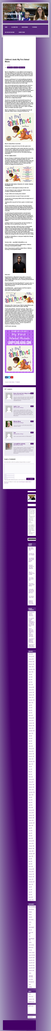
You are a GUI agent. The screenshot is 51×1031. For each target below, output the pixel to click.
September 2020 (32, 792)
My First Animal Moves (26, 278)
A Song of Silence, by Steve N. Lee (31, 614)
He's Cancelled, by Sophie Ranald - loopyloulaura (31, 620)
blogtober (30, 917)
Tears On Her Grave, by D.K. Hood (31, 579)
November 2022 (31, 725)
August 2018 (31, 856)
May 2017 (30, 892)
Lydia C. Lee (17, 406)
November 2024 (31, 664)
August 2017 (31, 884)
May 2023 (30, 710)
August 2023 (31, 702)
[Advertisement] (19, 48)
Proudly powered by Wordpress (31, 1030)
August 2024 (31, 671)
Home (6, 27)
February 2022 (31, 748)
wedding (30, 987)
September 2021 (32, 761)
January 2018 (31, 871)
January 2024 (31, 689)
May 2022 (30, 741)
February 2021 (31, 779)
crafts (30, 924)
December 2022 (31, 723)
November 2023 (31, 694)
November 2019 (31, 817)
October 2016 (31, 899)
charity (30, 922)
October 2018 (31, 851)
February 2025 (31, 656)
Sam (15, 432)
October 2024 (31, 666)
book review (10, 67)
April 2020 (30, 805)
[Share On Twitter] (9, 377)
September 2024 (32, 669)
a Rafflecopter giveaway (10, 326)
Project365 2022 (32, 962)
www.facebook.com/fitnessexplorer (13, 289)
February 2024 (31, 687)
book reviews (11, 382)
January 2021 (31, 782)
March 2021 (31, 776)
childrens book (21, 67)
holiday (30, 942)
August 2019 (31, 825)
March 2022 (31, 746)
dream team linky (31, 933)
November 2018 (31, 848)
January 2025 (31, 659)
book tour (15, 67)
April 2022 (30, 743)
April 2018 (30, 863)
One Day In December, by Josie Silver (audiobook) (31, 567)
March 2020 (31, 807)
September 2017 (32, 881)
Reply (32, 393)
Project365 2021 (31, 960)
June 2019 (30, 830)
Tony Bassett (31, 644)
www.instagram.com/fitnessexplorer (22, 288)
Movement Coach (18, 277)
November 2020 (31, 787)
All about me (15, 27)
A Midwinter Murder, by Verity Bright (31, 602)
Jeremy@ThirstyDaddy (19, 444)
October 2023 (31, 697)
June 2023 (30, 707)
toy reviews (31, 979)
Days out (30, 929)
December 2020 (31, 784)
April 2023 (30, 712)
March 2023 (31, 715)
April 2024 (30, 682)
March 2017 (31, 897)
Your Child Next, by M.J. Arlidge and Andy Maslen (31, 560)
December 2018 (31, 846)
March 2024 (31, 684)
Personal (30, 950)
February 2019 (31, 840)
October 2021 (31, 758)
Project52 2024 (31, 970)
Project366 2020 (32, 967)
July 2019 (30, 828)
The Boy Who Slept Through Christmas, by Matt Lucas (31, 591)
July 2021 (30, 766)
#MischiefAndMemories (32, 906)
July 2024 (30, 674)
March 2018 (31, 866)
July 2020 (30, 797)
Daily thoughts (31, 927)
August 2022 (31, 733)
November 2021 (31, 756)
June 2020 (30, 799)
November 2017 (31, 876)
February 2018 (31, 869)
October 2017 (31, 879)
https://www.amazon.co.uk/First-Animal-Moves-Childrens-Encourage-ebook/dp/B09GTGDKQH (18, 249)
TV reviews (34, 27)
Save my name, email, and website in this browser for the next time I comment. (20, 479)
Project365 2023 (32, 965)
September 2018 (32, 853)
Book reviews (25, 27)
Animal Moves (15, 278)
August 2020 (31, 794)
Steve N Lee (31, 612)
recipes (30, 973)
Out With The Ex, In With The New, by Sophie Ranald (32, 624)
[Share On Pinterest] (12, 377)
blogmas (30, 914)
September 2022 (32, 730)
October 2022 (31, 728)
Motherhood (31, 947)
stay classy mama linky (31, 976)
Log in (30, 994)
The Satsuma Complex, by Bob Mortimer (32, 584)
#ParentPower (31, 909)
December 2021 (31, 753)
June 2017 (30, 889)
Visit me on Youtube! (9, 32)
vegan (30, 984)
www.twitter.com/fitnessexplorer (12, 290)
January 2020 (31, 812)
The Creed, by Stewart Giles (31, 597)
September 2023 (32, 700)
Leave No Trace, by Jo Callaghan (31, 554)
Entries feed (31, 996)
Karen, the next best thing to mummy (23, 393)
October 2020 (31, 789)
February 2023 (31, 718)
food (29, 936)
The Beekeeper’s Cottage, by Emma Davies (31, 634)
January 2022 (31, 751)
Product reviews (32, 952)
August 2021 (31, 764)
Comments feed (31, 999)
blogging (30, 911)
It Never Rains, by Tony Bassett (32, 646)
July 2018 (30, 858)
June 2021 (30, 769)
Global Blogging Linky (31, 939)
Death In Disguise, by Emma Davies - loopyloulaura (31, 630)
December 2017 (31, 874)
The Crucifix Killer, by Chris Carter (31, 549)
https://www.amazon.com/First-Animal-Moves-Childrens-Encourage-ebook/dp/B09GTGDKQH (18, 245)
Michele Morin (17, 421)
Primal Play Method (19, 283)
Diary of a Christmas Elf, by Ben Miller (32, 573)
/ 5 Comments (17, 382)
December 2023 (31, 692)
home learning (31, 944)
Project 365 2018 (32, 955)
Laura (9, 65)
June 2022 (30, 738)
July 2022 (30, 735)
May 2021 (30, 771)
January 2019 (31, 843)
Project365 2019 (31, 957)
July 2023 (30, 705)
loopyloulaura (13, 13)
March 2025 (31, 654)
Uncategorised (31, 981)
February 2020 (31, 810)
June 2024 (30, 677)
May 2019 (30, 833)
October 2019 (31, 820)
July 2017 (30, 887)
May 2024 (30, 679)
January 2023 (31, 720)
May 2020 (30, 802)
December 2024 (31, 661)
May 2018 (30, 861)
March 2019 (31, 838)
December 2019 (31, 815)
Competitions (22, 32)
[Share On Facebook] (6, 377)
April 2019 (30, 835)
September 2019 (32, 823)
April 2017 (30, 894)
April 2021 (30, 774)
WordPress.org (31, 1001)
